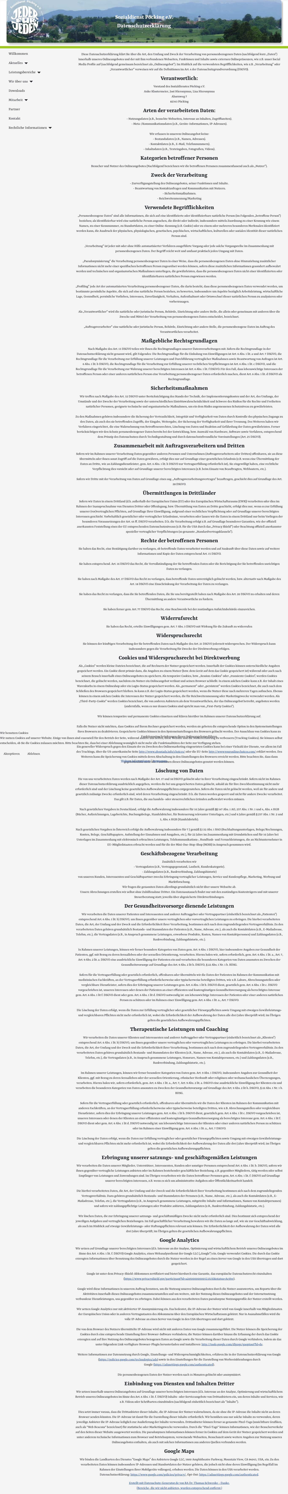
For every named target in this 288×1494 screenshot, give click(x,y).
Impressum (159, 761)
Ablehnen (33, 754)
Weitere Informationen (135, 761)
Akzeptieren (12, 754)
